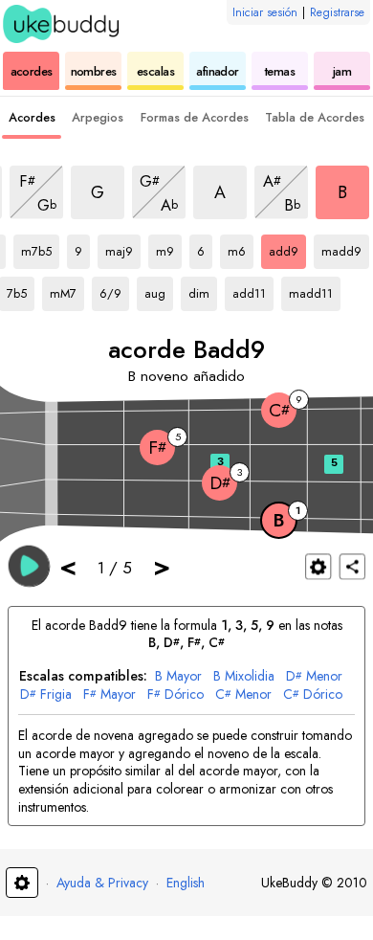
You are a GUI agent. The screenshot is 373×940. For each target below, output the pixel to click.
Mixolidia (243, 676)
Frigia (46, 694)
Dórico (175, 694)
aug (158, 290)
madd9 (345, 248)
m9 (169, 248)
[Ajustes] (318, 566)
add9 (287, 248)
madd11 (313, 290)
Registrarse (337, 12)
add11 (253, 290)
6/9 (114, 290)
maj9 (123, 248)
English (185, 882)
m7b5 (40, 248)
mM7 (67, 290)
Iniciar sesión (264, 12)
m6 (240, 248)
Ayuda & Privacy (102, 882)
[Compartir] (352, 566)
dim (202, 290)
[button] (29, 565)
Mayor (178, 676)
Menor (314, 676)
